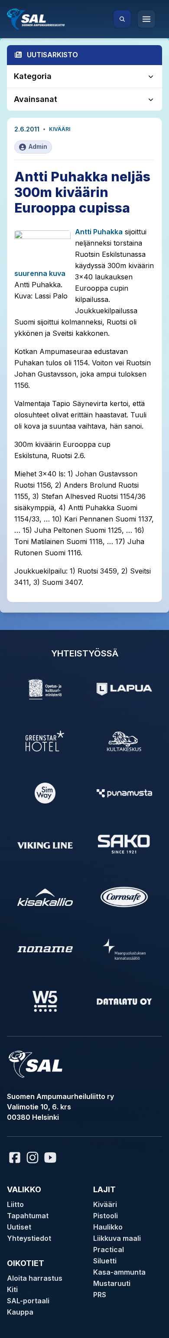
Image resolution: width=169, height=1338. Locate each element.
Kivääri (59, 129)
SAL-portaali (28, 1300)
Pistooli (105, 1215)
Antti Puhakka (99, 231)
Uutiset (19, 1227)
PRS (99, 1294)
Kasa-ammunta (119, 1272)
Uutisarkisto (52, 54)
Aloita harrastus (34, 1278)
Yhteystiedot (29, 1238)
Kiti (12, 1289)
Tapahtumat (28, 1215)
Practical (108, 1249)
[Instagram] (32, 1157)
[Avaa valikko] (146, 19)
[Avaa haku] (122, 19)
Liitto (15, 1204)
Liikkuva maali (117, 1238)
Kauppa (20, 1312)
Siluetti (105, 1260)
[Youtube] (51, 1157)
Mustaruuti (111, 1283)
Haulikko (108, 1227)
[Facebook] (15, 1157)
